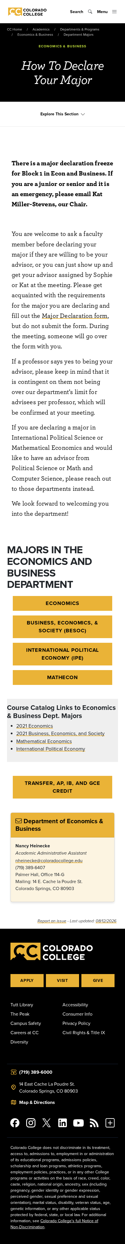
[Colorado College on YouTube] (78, 1122)
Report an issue (52, 921)
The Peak (19, 1014)
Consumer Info (77, 1014)
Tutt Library (21, 1004)
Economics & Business (35, 34)
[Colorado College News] (94, 1122)
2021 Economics (34, 725)
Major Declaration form (75, 315)
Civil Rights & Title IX (84, 1032)
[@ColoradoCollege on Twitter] (47, 1122)
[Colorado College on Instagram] (31, 1122)
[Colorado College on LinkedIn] (63, 1122)
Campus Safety (25, 1023)
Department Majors (79, 34)
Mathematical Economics (44, 741)
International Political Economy (50, 748)
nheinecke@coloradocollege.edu (49, 860)
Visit (62, 980)
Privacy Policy (76, 1023)
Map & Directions (37, 1102)
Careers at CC (24, 1032)
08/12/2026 (106, 921)
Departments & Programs (79, 29)
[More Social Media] (110, 1122)
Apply (27, 980)
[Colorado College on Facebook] (15, 1122)
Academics (41, 29)
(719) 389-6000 (35, 1072)
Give (98, 980)
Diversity (19, 1042)
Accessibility (75, 1004)
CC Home (14, 29)
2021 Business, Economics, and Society (60, 733)
